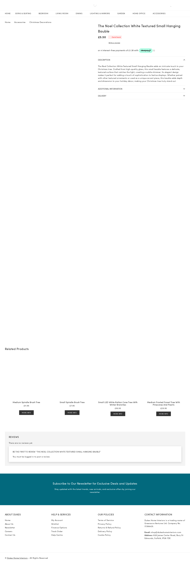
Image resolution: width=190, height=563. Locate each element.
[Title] (150, 543)
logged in (29, 456)
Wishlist (55, 523)
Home (7, 22)
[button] (184, 25)
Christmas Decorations (40, 22)
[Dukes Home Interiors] (8, 5)
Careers (8, 531)
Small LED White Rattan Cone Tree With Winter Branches (118, 403)
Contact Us (10, 534)
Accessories (20, 22)
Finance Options (59, 527)
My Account (57, 520)
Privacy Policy (104, 523)
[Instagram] (145, 543)
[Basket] (176, 5)
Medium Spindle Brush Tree (26, 402)
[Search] (62, 5)
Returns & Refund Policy (109, 527)
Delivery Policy (105, 531)
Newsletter (10, 527)
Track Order (57, 531)
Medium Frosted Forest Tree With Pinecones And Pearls (163, 403)
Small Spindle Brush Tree (72, 402)
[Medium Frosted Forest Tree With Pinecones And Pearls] (163, 357)
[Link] (172, 5)
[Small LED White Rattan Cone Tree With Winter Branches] (117, 357)
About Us (9, 523)
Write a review (114, 42)
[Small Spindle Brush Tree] (72, 357)
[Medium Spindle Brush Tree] (26, 357)
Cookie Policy (104, 534)
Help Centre (57, 534)
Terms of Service (106, 520)
